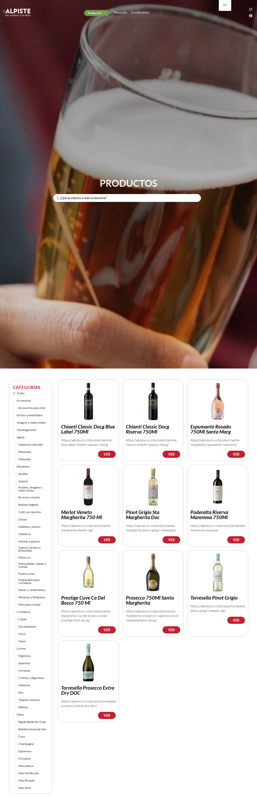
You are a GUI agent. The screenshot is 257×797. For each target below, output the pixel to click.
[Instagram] (251, 9)
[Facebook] (251, 15)
